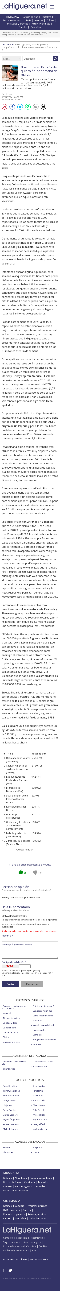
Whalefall (37, 1020)
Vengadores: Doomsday (44, 1039)
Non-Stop (11, 814)
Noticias (16, 32)
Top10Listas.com (39, 1259)
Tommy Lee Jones (11, 1090)
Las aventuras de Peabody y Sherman (17, 778)
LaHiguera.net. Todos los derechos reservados (27, 1278)
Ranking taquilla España (33, 32)
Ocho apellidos (27, 476)
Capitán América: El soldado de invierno (17, 767)
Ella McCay (8, 1152)
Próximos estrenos (13, 20)
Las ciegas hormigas (42, 1010)
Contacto (8, 1237)
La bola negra (9, 1027)
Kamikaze (19, 455)
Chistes (23, 1259)
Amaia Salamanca (11, 1124)
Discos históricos (12, 1182)
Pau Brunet (7, 94)
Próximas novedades (41, 1178)
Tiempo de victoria (11, 1018)
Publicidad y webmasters (16, 1250)
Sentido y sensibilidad (43, 1025)
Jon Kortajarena (40, 1129)
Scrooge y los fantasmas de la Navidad (14, 1007)
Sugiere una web (11, 1242)
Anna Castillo (39, 1100)
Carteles (23, 27)
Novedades (21, 1178)
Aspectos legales (32, 1242)
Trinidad (7, 1013)
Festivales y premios (17, 23)
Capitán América (46, 413)
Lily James (7, 1105)
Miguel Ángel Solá (11, 1119)
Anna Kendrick (10, 1086)
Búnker (6, 1147)
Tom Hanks (38, 1090)
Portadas (40, 1186)
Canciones (29, 1182)
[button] (52, 6)
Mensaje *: (17, 944)
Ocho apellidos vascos (42, 151)
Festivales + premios (14, 1214)
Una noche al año (11, 1041)
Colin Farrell (38, 1110)
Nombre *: (7, 935)
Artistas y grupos (23, 1186)
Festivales (43, 1182)
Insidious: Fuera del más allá (14, 1062)
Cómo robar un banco (43, 1015)
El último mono (40, 1066)
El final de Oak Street (43, 1061)
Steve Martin (39, 1086)
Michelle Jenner (10, 1129)
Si (25, 872)
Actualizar (45, 890)
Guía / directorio (20, 1190)
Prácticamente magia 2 (43, 1006)
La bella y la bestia (16, 833)
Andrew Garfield (11, 1095)
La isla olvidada (10, 1022)
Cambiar (30, 1246)
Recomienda (36, 1237)
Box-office (36, 27)
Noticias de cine (30, 16)
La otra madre (39, 1030)
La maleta (37, 1034)
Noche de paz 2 (10, 1032)
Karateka (37, 1044)
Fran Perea (38, 1095)
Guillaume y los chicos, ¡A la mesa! (22, 659)
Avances (38, 20)
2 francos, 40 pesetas (40, 522)
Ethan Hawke (39, 1105)
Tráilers (50, 20)
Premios (7, 1186)
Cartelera (46, 16)
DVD (28, 20)
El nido (6, 1037)
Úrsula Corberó (10, 1114)
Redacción (21, 1237)
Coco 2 (36, 1152)
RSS (34, 1250)
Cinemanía (6, 32)
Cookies (43, 1246)
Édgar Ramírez (10, 1110)
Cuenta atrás (9, 1068)
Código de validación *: (14, 962)
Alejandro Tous (40, 1119)
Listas (6, 1190)
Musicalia (11, 1173)
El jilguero (37, 1147)
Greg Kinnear (9, 1100)
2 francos (48, 547)
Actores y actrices (41, 23)
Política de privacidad (14, 1246)
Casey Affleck (39, 1124)
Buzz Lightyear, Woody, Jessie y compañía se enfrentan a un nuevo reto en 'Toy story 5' (29, 47)
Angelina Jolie (39, 1114)
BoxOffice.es (15, 99)
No (40, 872)
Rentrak (28, 849)
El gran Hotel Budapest (44, 638)
